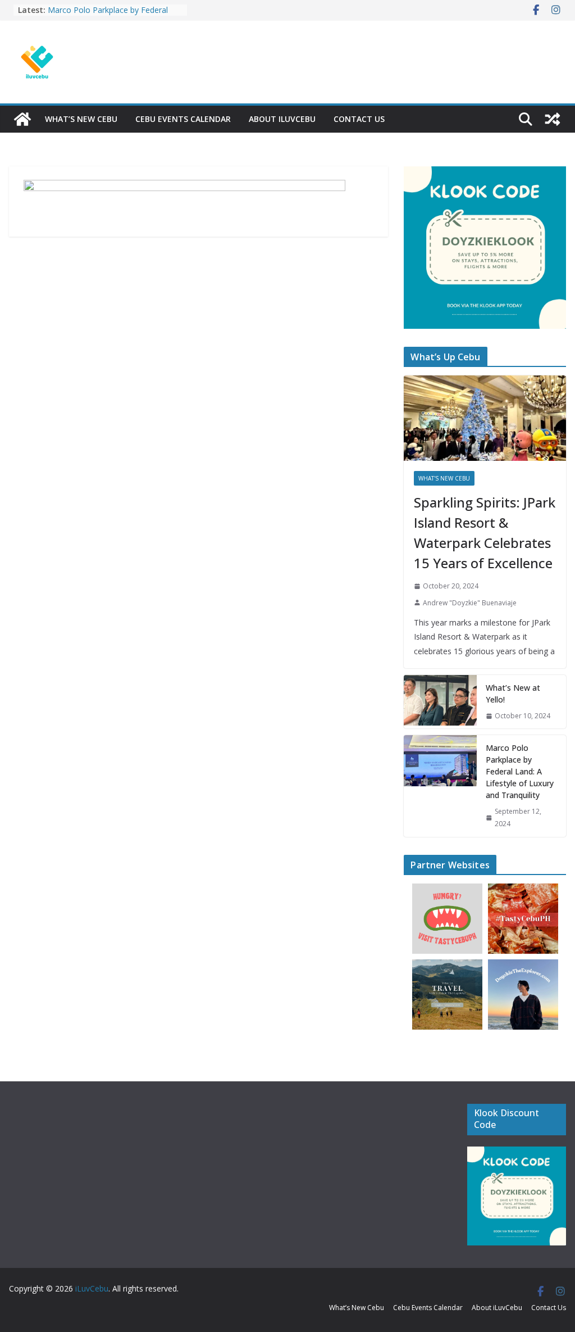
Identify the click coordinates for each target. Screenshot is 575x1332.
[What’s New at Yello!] (440, 702)
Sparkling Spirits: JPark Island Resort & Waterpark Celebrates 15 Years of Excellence (484, 532)
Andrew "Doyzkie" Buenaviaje (470, 603)
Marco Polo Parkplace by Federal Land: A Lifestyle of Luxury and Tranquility (520, 771)
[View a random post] (552, 119)
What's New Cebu (444, 478)
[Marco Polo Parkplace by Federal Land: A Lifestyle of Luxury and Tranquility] (440, 785)
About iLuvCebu (282, 119)
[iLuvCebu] (22, 119)
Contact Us (359, 119)
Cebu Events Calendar (183, 119)
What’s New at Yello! (513, 693)
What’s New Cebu (81, 119)
